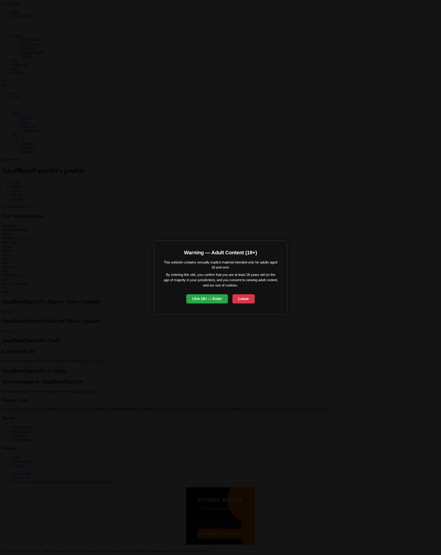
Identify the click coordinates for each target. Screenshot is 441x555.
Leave (243, 299)
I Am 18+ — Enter (207, 299)
